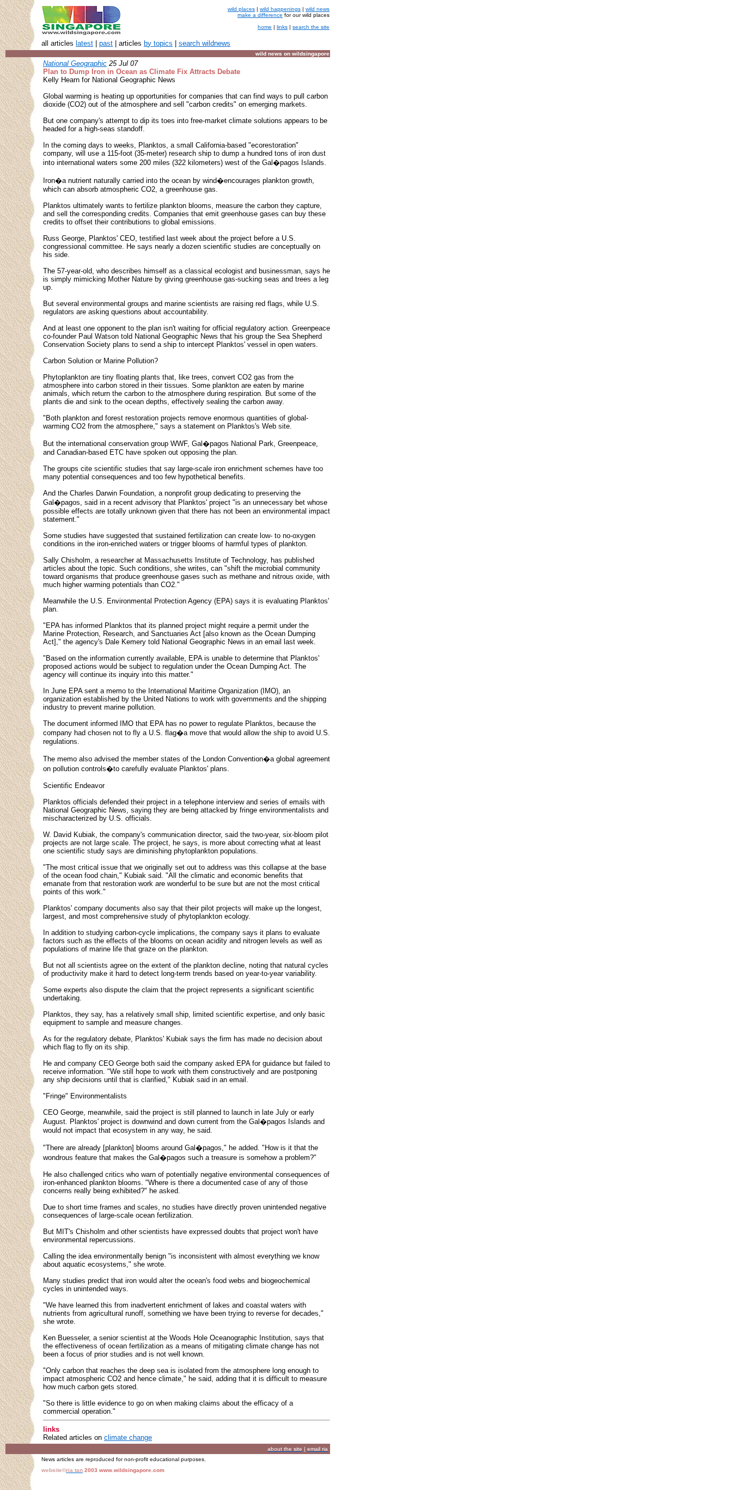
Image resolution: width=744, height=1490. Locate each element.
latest (84, 43)
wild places (241, 9)
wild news (318, 9)
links (282, 27)
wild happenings (280, 9)
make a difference (260, 15)
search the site (311, 27)
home (265, 27)
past (106, 43)
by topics (158, 43)
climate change (128, 1437)
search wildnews (204, 43)
